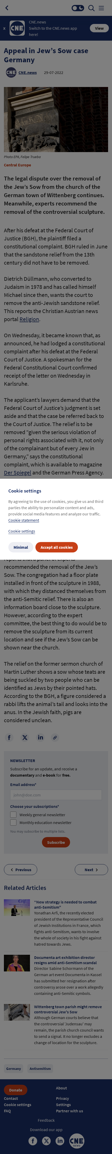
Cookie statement (23, 520)
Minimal (21, 547)
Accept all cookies (57, 547)
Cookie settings (21, 531)
